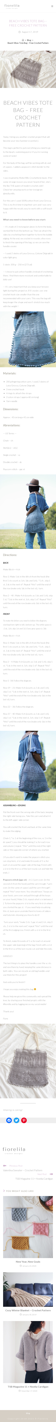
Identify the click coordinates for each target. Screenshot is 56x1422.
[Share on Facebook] (9, 1120)
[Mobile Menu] (51, 6)
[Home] (23, 40)
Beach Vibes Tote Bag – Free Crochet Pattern (28, 43)
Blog (28, 1413)
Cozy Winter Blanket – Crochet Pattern (28, 1310)
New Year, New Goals (28, 1261)
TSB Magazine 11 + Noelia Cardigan (28, 1386)
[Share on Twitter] (16, 1120)
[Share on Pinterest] (24, 1120)
